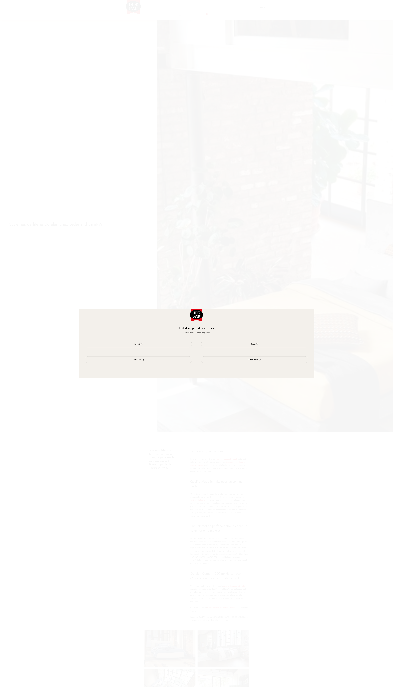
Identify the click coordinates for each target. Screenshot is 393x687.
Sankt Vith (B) (138, 344)
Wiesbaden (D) (138, 360)
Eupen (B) (254, 344)
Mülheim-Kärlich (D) (254, 360)
